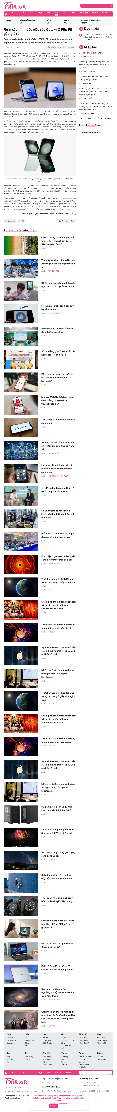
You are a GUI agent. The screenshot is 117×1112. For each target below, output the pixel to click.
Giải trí (63, 1059)
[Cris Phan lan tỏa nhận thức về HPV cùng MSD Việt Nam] (21, 496)
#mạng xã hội (53, 313)
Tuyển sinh (65, 1038)
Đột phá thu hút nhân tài (90, 52)
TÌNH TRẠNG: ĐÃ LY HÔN (90, 132)
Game (100, 1053)
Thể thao (64, 1064)
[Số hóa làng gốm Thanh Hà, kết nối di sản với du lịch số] (21, 359)
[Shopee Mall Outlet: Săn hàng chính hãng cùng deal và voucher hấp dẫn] (21, 405)
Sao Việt (10, 1038)
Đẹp (74, 12)
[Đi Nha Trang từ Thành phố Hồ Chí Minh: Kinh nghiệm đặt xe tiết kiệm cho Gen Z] (21, 245)
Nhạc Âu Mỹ (102, 1043)
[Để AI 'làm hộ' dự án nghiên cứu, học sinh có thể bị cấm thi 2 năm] (21, 291)
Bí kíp (63, 1043)
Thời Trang (29, 1057)
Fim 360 (56, 13)
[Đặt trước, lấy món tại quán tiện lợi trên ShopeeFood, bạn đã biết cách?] (21, 382)
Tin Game (101, 1057)
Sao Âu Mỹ (11, 1043)
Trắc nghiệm (48, 1059)
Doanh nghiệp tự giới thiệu (92, 21)
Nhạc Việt (101, 1038)
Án (8, 1062)
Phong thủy (47, 1064)
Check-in (28, 1043)
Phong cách (29, 1040)
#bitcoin (51, 632)
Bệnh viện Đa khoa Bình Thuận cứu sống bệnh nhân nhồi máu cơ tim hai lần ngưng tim (95, 91)
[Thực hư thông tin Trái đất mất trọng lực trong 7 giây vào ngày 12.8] (21, 587)
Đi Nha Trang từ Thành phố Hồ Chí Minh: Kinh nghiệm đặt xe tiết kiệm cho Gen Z (98, 37)
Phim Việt (82, 1038)
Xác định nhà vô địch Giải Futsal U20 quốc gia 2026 (94, 78)
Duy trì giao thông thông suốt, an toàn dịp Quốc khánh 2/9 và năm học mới (94, 64)
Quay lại (11, 221)
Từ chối (63, 1105)
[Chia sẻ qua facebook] (19, 221)
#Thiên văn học (54, 564)
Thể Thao (10, 1057)
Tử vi (45, 1062)
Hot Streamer (102, 1059)
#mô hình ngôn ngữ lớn (58, 476)
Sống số (49, 21)
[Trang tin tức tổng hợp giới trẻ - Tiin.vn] (15, 5)
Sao (14, 12)
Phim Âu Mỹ (84, 1040)
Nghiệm (84, 12)
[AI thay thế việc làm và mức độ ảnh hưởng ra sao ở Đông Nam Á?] (21, 450)
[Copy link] (23, 221)
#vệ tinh (51, 860)
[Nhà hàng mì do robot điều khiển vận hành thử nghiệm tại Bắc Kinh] (21, 518)
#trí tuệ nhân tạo (55, 453)
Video (95, 12)
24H (49, 12)
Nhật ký (46, 1038)
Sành (105, 12)
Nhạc (65, 12)
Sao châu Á (11, 1040)
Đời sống (64, 1057)
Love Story (47, 1040)
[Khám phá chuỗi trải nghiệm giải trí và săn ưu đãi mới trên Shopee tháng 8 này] (21, 610)
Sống (23, 12)
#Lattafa (51, 1026)
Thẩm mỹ (28, 1059)
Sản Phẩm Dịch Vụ (27, 21)
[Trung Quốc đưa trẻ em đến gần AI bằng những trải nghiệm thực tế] (21, 268)
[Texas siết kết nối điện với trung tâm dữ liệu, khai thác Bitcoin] (21, 632)
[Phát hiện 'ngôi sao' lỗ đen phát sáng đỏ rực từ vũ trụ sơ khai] (21, 564)
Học (40, 12)
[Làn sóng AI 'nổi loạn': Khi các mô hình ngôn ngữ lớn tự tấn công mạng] (21, 473)
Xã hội (63, 1062)
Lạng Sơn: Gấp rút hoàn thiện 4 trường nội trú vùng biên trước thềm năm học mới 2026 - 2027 (95, 106)
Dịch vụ (66, 21)
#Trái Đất (52, 590)
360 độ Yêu (47, 1043)
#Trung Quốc (53, 271)
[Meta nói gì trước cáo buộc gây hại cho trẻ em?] (21, 314)
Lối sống (28, 1038)
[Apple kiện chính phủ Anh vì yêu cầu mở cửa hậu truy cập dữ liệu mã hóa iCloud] (21, 655)
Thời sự (10, 1059)
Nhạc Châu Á (102, 1040)
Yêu (32, 12)
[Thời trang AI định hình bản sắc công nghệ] (21, 427)
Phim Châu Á (84, 1043)
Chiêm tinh (47, 1057)
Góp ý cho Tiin (68, 221)
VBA (27, 1045)
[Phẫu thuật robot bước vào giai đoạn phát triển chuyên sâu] (21, 541)
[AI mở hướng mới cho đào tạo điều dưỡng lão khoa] (21, 336)
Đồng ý (53, 1105)
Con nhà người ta (67, 1040)
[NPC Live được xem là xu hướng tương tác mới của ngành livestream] (21, 678)
